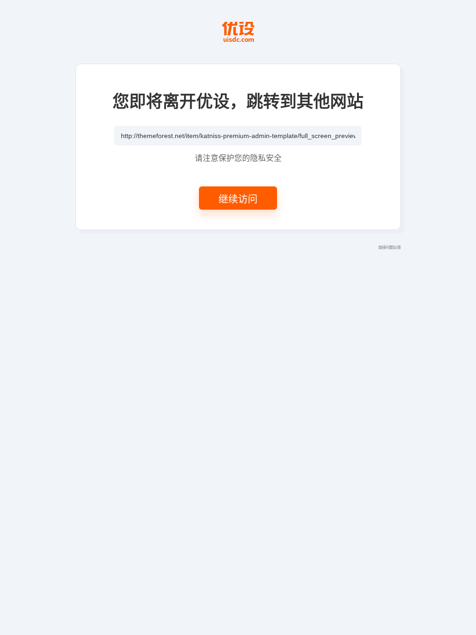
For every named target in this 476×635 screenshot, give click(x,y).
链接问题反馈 (389, 247)
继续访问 (238, 198)
